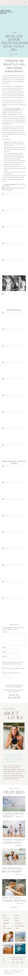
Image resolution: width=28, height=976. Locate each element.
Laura (14, 32)
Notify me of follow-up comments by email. (13, 668)
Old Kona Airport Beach (10, 184)
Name (4, 647)
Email (4, 651)
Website (4, 656)
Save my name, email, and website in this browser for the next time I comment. (13, 663)
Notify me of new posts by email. (11, 672)
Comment (5, 631)
